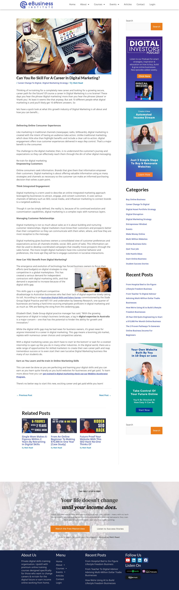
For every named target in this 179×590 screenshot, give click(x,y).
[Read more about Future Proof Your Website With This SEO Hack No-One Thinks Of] (93, 425)
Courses (98, 4)
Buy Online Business (135, 199)
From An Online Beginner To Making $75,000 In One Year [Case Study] (63, 440)
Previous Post (24, 395)
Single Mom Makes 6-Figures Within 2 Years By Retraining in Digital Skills (34, 440)
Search (129, 20)
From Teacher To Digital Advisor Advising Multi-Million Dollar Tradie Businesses (143, 298)
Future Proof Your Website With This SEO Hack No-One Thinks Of (90, 440)
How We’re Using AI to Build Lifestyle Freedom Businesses (100, 582)
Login (152, 4)
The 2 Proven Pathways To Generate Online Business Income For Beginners (143, 330)
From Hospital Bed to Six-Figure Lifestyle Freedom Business (101, 563)
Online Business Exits (136, 244)
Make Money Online (135, 234)
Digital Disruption (134, 214)
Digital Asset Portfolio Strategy (141, 209)
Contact (141, 4)
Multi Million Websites (136, 239)
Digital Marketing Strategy (55, 83)
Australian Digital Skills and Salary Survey (61, 297)
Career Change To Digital (29, 83)
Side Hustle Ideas (134, 253)
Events (113, 4)
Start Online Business (136, 258)
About (83, 4)
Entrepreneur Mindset (136, 224)
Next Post (105, 395)
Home (72, 4)
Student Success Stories (137, 263)
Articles (128, 4)
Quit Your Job (132, 249)
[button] (69, 565)
